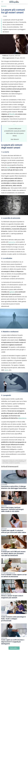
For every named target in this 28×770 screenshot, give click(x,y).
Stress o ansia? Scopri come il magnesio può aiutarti (12, 597)
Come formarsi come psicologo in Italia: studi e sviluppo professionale (13, 619)
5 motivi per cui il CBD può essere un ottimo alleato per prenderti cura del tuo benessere (13, 553)
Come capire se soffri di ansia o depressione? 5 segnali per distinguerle (12, 642)
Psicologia (4, 615)
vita (8, 167)
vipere (6, 370)
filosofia (12, 114)
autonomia (11, 242)
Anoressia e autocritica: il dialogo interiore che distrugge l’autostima (13, 487)
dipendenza (22, 418)
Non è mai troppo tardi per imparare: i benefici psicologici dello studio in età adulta (12, 509)
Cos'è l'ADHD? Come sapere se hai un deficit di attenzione (14, 575)
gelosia (12, 292)
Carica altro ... (14, 648)
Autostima (4, 484)
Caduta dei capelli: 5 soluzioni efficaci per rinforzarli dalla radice (13, 531)
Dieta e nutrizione (6, 594)
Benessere (3, 6)
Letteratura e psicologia (8, 573)
